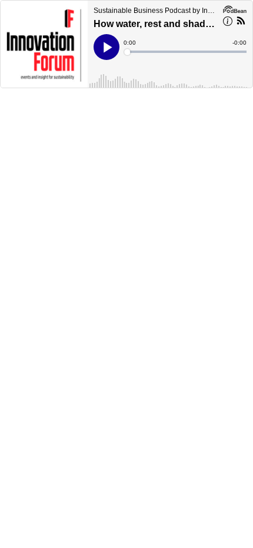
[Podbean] (235, 8)
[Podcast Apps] (241, 22)
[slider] (186, 52)
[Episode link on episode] (44, 44)
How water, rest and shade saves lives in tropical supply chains (154, 24)
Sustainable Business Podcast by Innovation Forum (155, 10)
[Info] (227, 23)
